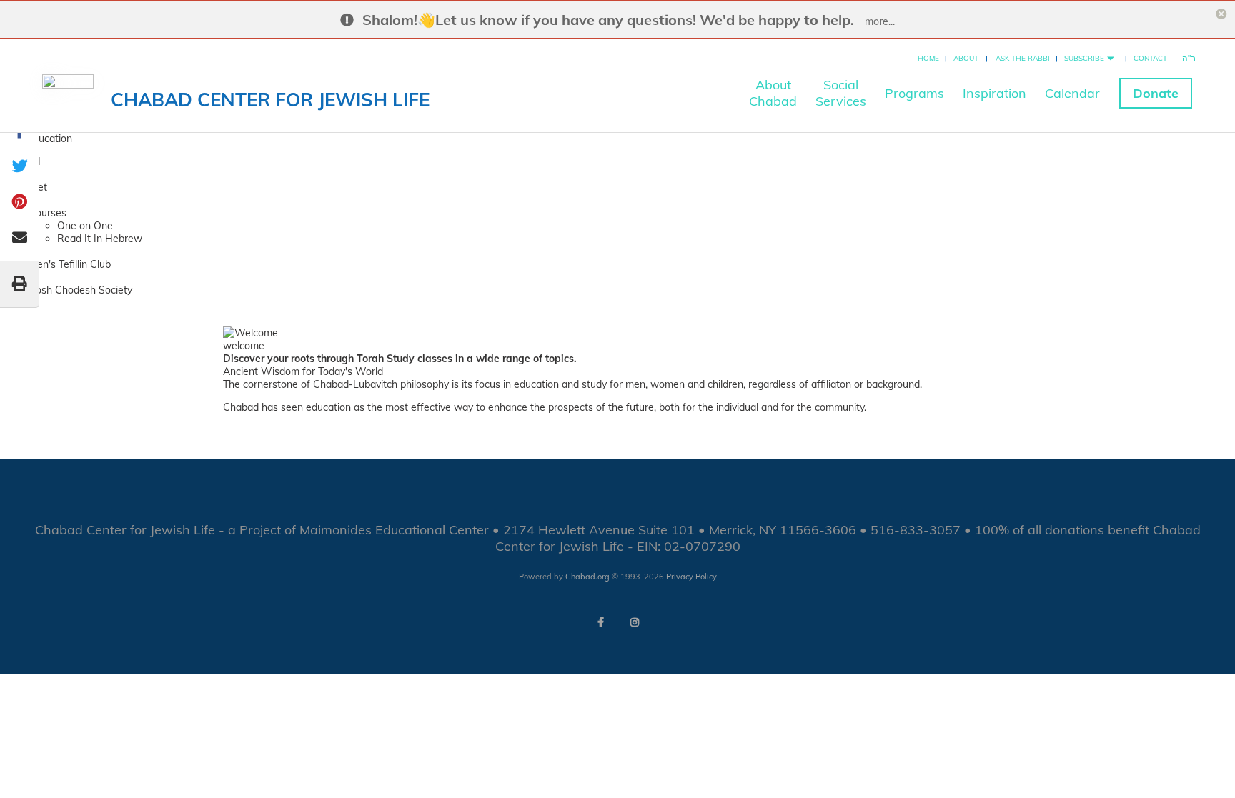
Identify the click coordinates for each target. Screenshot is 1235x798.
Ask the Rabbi (1023, 58)
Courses (47, 212)
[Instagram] (634, 622)
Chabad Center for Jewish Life (270, 99)
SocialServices (840, 92)
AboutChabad (773, 92)
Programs (914, 93)
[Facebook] (600, 622)
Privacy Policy (691, 577)
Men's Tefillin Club (70, 264)
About (965, 58)
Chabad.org (587, 577)
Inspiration (994, 93)
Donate (1156, 93)
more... (880, 21)
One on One (85, 225)
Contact (1150, 58)
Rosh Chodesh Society (80, 290)
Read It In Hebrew (99, 238)
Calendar (1072, 93)
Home (928, 58)
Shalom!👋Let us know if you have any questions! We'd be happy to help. (608, 20)
